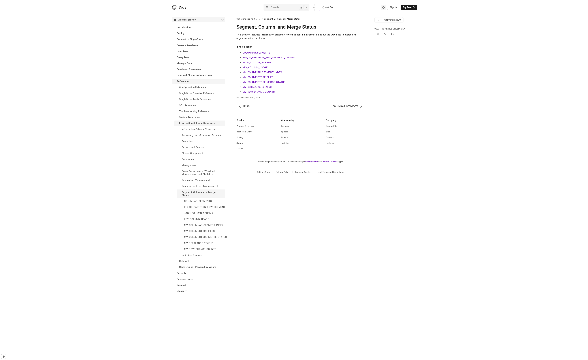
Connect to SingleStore (190, 39)
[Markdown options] (378, 19)
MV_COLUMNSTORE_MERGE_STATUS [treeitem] (204, 237)
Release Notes (185, 279)
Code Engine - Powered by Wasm (197, 266)
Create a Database (187, 45)
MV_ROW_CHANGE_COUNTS (259, 91)
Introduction (184, 27)
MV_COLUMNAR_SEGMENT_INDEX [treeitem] (203, 225)
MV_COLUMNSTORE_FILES (258, 77)
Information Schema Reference (197, 123)
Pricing (239, 137)
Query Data (183, 57)
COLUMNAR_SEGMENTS (256, 52)
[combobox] (383, 7)
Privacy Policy (311, 161)
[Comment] (392, 34)
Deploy (181, 33)
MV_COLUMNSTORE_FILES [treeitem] (199, 231)
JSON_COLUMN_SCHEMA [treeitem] (198, 213)
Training (285, 143)
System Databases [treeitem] (189, 117)
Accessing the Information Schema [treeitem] (201, 135)
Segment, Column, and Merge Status (199, 194)
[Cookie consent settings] (3, 356)
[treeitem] (198, 27)
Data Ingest (188, 159)
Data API (184, 261)
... (259, 19)
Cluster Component (192, 153)
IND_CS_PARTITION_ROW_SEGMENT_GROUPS (269, 57)
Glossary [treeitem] (182, 290)
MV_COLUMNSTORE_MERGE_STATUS (264, 82)
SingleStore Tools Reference (195, 99)
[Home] (179, 7)
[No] (385, 34)
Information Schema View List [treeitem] (199, 129)
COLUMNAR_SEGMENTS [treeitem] (198, 201)
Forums (285, 126)
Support (181, 285)
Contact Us (331, 126)
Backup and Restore (193, 147)
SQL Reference (187, 105)
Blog (328, 131)
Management (189, 165)
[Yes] (378, 34)
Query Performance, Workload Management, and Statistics (198, 173)
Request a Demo (244, 131)
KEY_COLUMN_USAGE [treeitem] (196, 219)
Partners (330, 143)
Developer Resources (189, 69)
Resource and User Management (200, 186)
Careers (330, 137)
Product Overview (245, 126)
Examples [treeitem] (187, 141)
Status (239, 148)
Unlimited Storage (192, 255)
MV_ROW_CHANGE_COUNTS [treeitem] (200, 249)
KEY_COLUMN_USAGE (255, 67)
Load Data (182, 51)
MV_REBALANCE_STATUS (257, 86)
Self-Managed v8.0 (245, 19)
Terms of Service (329, 161)
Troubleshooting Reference (194, 111)
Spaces (284, 131)
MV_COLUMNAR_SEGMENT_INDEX (262, 72)
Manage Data (184, 63)
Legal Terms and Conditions (330, 172)
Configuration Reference (192, 87)
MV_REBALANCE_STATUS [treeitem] (198, 243)
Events (284, 137)
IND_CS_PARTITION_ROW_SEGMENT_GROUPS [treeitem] (204, 207)
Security (181, 273)
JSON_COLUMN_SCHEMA (257, 62)
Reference (183, 81)
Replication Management (196, 180)
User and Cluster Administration (195, 75)
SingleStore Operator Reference (196, 93)
